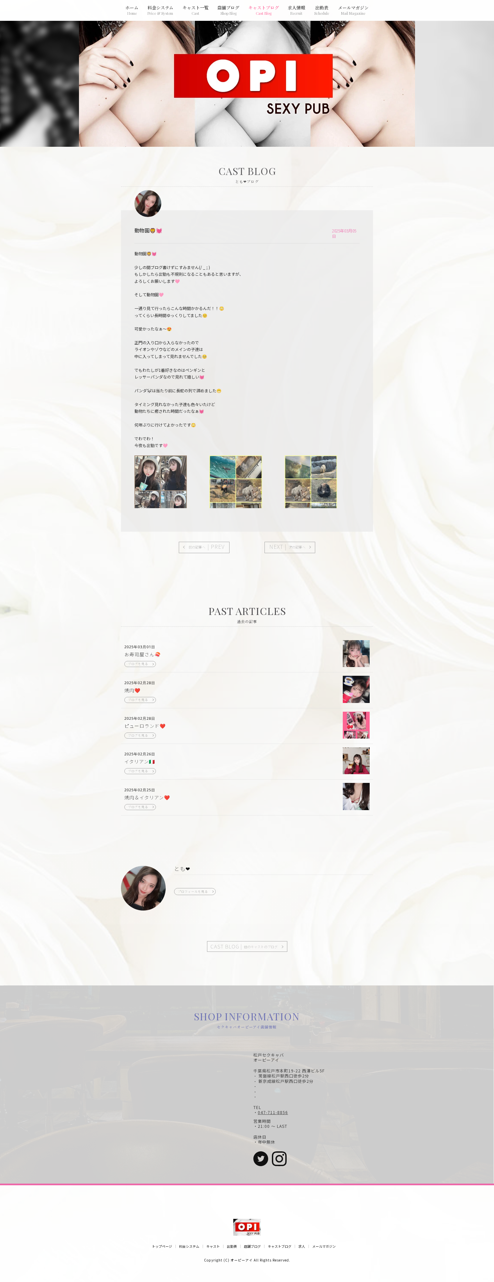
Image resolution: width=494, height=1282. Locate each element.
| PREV (207, 546)
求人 (301, 1246)
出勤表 (232, 1246)
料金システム (189, 1246)
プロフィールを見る (193, 891)
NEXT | (287, 546)
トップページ (162, 1246)
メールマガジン (324, 1246)
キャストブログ (279, 1246)
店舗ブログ (252, 1246)
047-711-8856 (273, 1112)
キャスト (213, 1246)
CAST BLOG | (244, 946)
